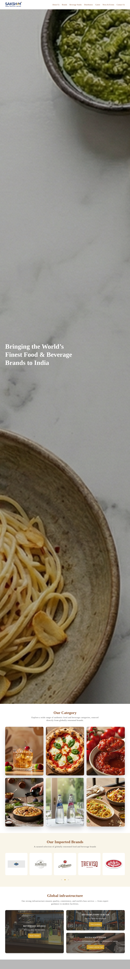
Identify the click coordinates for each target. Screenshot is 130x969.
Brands (64, 5)
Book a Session (35, 936)
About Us (55, 5)
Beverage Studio (75, 5)
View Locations (95, 924)
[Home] (13, 5)
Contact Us (121, 5)
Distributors (88, 5)
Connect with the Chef (95, 947)
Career (97, 5)
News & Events (108, 5)
